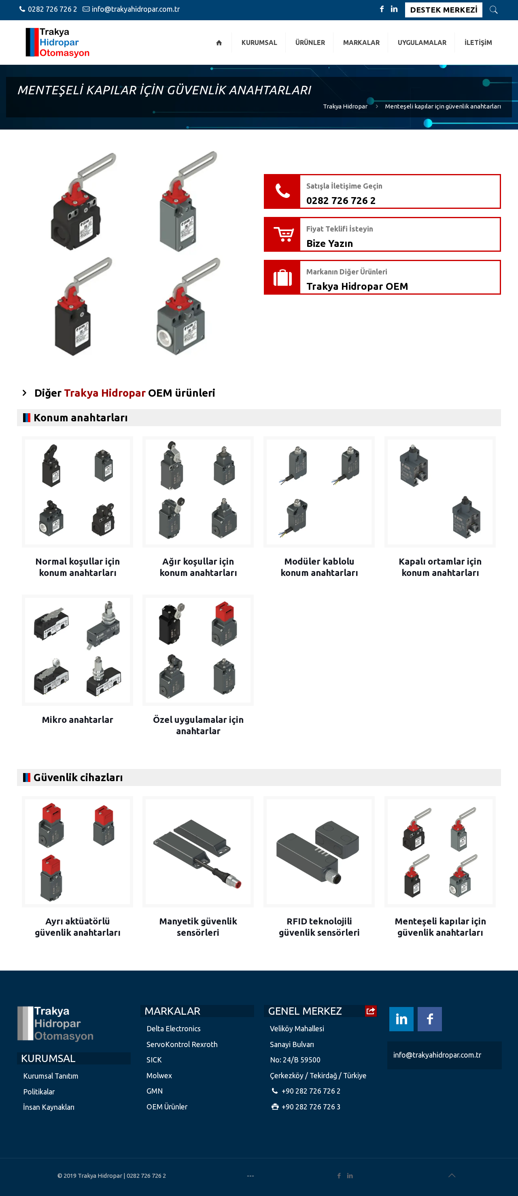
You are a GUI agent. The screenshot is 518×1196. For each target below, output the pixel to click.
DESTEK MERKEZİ (444, 9)
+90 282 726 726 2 (310, 1091)
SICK (154, 1060)
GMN (154, 1091)
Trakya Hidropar (345, 106)
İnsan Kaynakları (48, 1107)
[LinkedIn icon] (401, 1019)
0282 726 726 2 (52, 9)
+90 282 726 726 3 (310, 1107)
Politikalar (39, 1092)
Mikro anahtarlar (77, 719)
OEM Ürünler (166, 1107)
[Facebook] (382, 9)
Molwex (159, 1075)
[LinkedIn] (394, 9)
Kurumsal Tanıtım (51, 1076)
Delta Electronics (173, 1028)
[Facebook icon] (430, 1019)
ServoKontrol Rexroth (182, 1044)
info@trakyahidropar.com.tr (136, 9)
